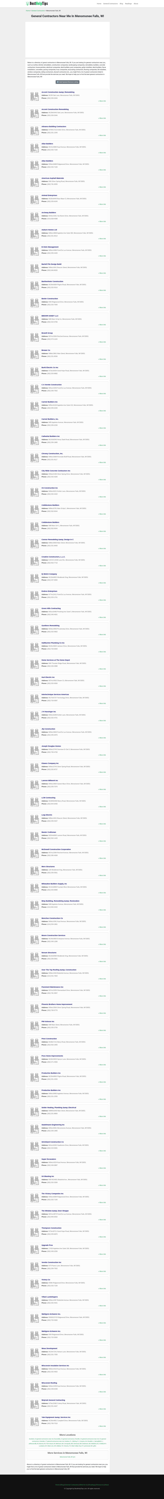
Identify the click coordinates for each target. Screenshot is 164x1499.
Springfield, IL (98, 1441)
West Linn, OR (52, 1446)
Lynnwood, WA (88, 1446)
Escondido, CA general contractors (64, 1439)
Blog (121, 4)
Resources (100, 1485)
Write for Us (84, 1485)
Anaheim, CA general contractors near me (41, 1439)
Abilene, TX (60, 1446)
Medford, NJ (95, 1443)
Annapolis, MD (68, 1443)
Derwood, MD (78, 1443)
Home (99, 4)
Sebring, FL (75, 1441)
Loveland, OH (43, 1446)
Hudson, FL (68, 1441)
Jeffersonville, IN (33, 1443)
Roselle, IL (91, 1441)
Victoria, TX (67, 1446)
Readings (128, 4)
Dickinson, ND (86, 1443)
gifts (94, 1446)
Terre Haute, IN (50, 1443)
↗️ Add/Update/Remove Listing (67, 82)
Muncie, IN (42, 1443)
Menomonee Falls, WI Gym (67, 1457)
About (136, 4)
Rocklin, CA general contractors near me (87, 1439)
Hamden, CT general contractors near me (52, 1441)
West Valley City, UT (77, 1446)
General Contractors (110, 4)
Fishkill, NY (103, 1443)
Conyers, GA (83, 1441)
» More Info (102, 101)
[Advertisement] (67, 39)
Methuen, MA (60, 1443)
